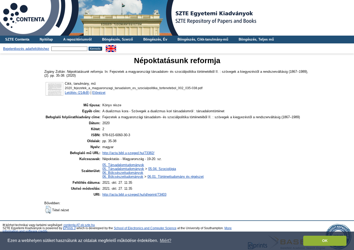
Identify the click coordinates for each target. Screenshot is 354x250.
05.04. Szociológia (162, 169)
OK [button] (325, 241)
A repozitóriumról (77, 39)
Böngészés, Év (155, 39)
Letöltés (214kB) (77, 93)
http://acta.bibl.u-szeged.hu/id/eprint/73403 (134, 194)
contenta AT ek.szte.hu (79, 225)
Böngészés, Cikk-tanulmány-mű (203, 39)
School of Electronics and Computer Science (145, 228)
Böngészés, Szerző (117, 39)
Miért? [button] (165, 240)
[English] (111, 47)
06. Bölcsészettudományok (122, 173)
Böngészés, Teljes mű (256, 39)
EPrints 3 (69, 228)
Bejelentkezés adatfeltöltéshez (26, 49)
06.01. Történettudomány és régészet (175, 177)
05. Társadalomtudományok (123, 165)
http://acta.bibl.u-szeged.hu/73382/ (128, 153)
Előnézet (98, 93)
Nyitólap (46, 39)
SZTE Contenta (17, 39)
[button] (48, 210)
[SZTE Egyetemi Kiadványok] (177, 18)
